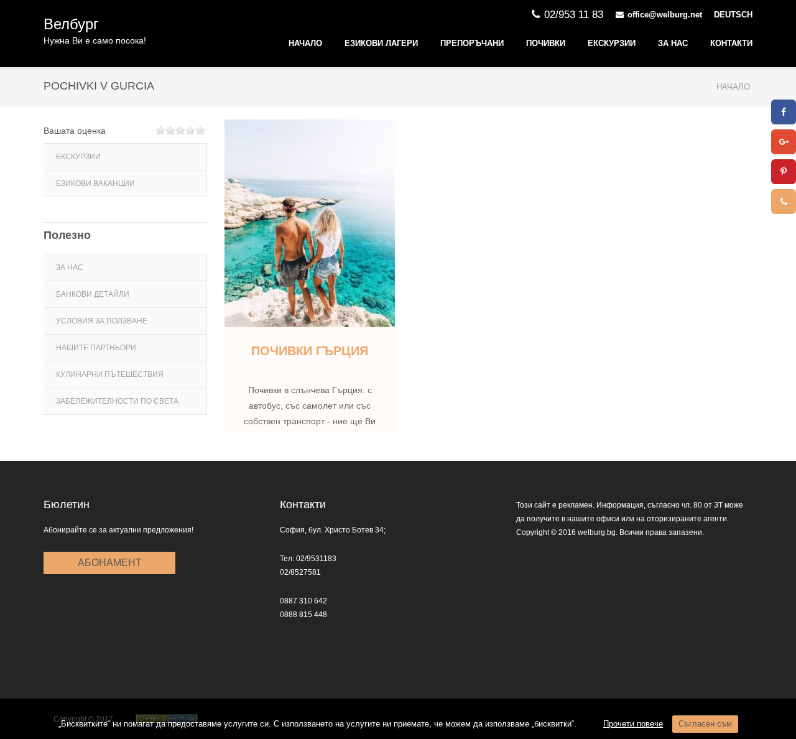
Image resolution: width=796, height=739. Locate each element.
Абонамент (110, 562)
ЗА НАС (673, 43)
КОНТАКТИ (731, 43)
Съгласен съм (705, 723)
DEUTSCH (733, 14)
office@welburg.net (665, 14)
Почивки (545, 43)
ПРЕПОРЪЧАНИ (472, 43)
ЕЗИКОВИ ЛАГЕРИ (381, 43)
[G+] (783, 141)
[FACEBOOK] (783, 112)
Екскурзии (612, 43)
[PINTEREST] (783, 171)
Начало (305, 43)
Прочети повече (633, 723)
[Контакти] (783, 201)
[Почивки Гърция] (309, 223)
